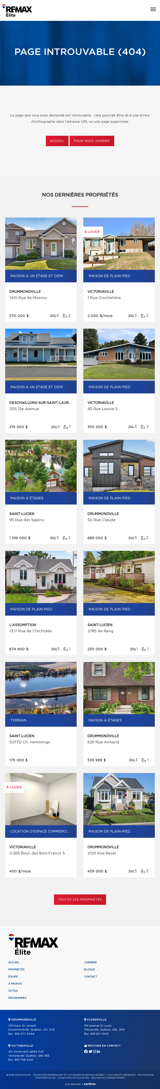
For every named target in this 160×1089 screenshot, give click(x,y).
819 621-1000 (100, 1034)
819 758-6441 (24, 1060)
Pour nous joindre (92, 141)
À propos (15, 984)
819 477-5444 (24, 1034)
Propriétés (16, 969)
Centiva (88, 1084)
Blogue (89, 969)
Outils (13, 991)
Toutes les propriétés (80, 899)
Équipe (13, 976)
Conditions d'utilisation (73, 1078)
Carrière (90, 962)
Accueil (57, 141)
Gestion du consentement (108, 1078)
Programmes (17, 998)
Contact (90, 976)
